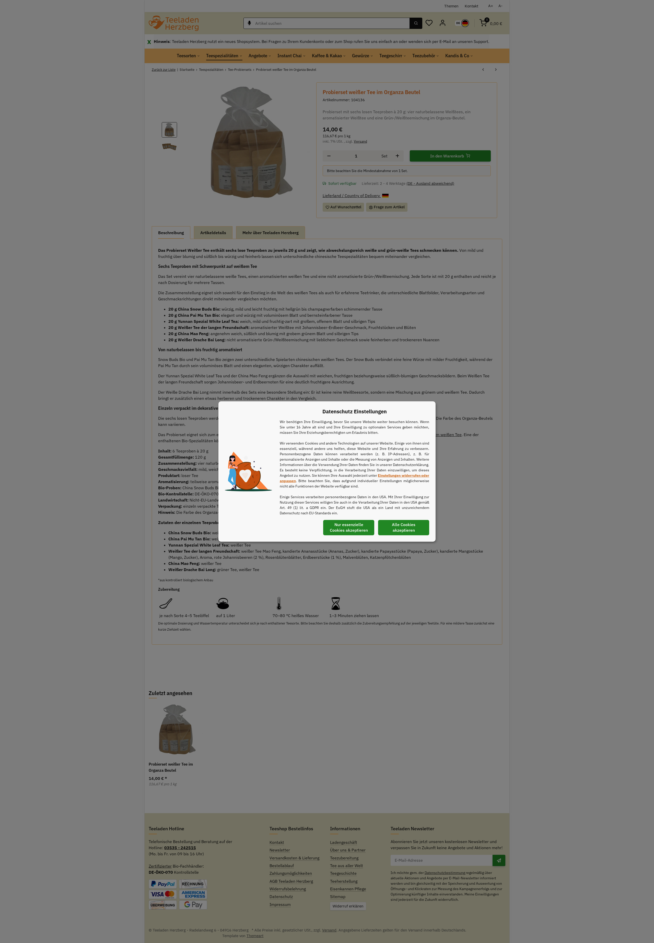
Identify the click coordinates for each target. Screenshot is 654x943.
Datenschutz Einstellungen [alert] (354, 411)
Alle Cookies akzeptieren (403, 527)
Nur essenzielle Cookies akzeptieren (349, 527)
